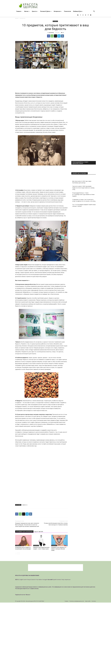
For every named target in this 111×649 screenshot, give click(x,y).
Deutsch (33, 579)
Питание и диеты (45, 11)
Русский (50, 579)
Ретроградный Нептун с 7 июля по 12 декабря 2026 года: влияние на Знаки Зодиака (83, 194)
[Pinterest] (88, 15)
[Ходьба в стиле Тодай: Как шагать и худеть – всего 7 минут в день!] (41, 540)
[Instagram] (83, 15)
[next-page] (18, 553)
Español (55, 579)
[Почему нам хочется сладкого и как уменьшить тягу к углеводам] (23, 540)
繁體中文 (17, 579)
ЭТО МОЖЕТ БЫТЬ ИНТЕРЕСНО (24, 531)
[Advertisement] (41, 81)
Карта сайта (87, 601)
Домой (16, 18)
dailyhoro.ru (24, 504)
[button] (94, 11)
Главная (18, 11)
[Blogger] (78, 15)
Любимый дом (77, 11)
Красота (34, 11)
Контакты (94, 601)
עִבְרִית (37, 579)
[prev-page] (16, 553)
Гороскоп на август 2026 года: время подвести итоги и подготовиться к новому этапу (83, 188)
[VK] (62, 35)
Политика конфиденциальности (76, 601)
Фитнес (26, 11)
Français (29, 579)
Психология (67, 11)
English (21, 579)
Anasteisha (51, 32)
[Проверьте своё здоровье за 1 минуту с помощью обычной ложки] (59, 540)
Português (44, 579)
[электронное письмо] (55, 35)
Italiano (40, 579)
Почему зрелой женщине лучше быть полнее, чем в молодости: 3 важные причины (56, 524)
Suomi (25, 579)
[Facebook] (80, 15)
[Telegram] (91, 15)
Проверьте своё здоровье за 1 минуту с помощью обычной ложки (58, 549)
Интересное (57, 11)
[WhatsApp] (52, 35)
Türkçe (62, 579)
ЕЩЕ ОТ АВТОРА (38, 531)
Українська (67, 579)
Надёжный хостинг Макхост (22, 594)
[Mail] (85, 15)
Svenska (59, 579)
